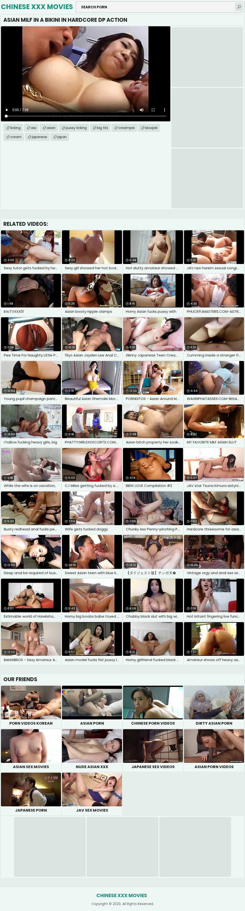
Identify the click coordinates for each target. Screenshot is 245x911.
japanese (39, 137)
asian (51, 127)
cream (16, 137)
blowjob (151, 127)
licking (15, 127)
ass (33, 127)
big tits (102, 127)
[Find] (239, 7)
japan (62, 137)
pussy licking (76, 127)
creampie (126, 127)
